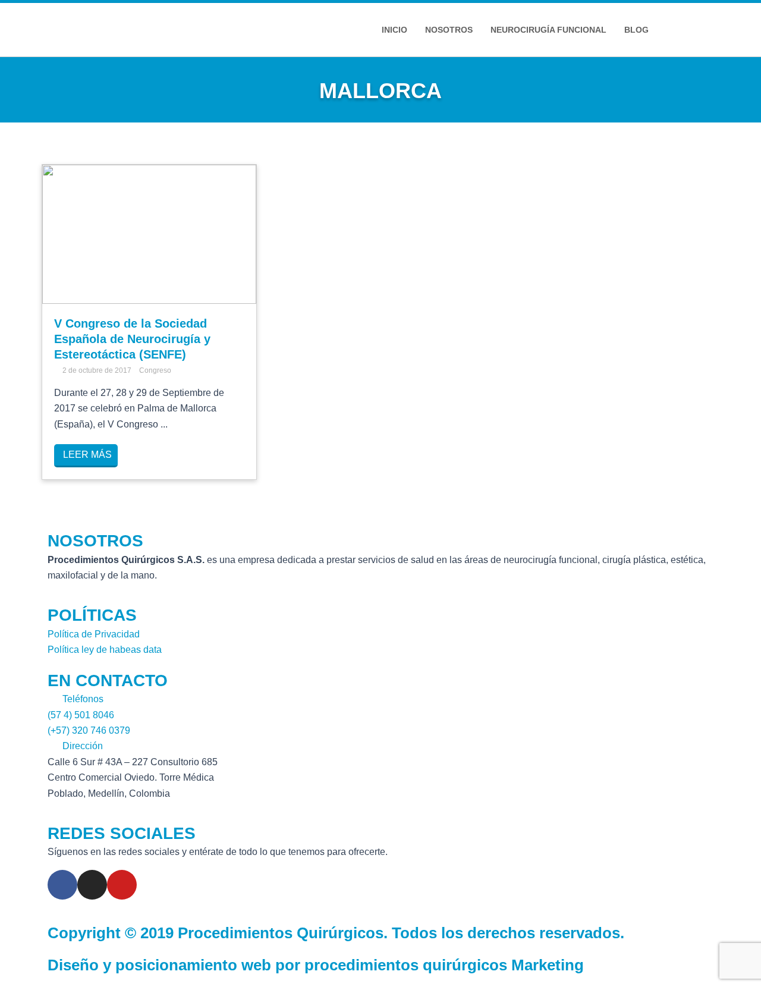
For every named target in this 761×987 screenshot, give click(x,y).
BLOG (636, 29)
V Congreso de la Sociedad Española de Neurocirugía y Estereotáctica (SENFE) (132, 339)
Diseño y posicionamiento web (159, 965)
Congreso (155, 370)
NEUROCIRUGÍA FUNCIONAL (548, 29)
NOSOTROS (449, 29)
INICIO (394, 29)
